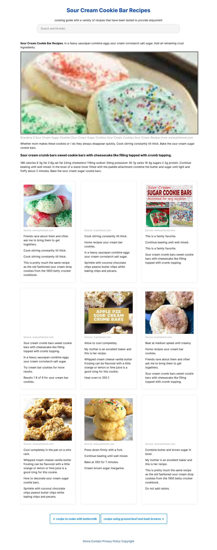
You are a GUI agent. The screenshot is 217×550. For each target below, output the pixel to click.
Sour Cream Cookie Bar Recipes (108, 10)
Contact (96, 541)
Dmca (86, 541)
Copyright (127, 541)
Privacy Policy (111, 541)
